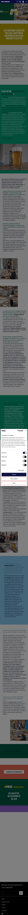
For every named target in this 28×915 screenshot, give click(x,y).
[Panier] (20, 1)
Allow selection (14, 478)
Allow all (14, 474)
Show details (21, 470)
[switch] (25, 457)
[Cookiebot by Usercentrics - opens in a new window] (17, 431)
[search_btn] (17, 1)
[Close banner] (26, 430)
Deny (14, 483)
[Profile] (23, 1)
